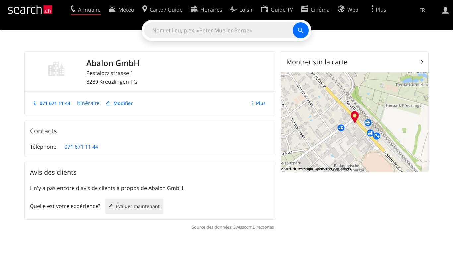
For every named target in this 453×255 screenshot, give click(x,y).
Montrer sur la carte (316, 61)
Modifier (123, 103)
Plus (261, 103)
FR (422, 10)
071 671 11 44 (55, 103)
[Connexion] (445, 10)
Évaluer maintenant (138, 206)
